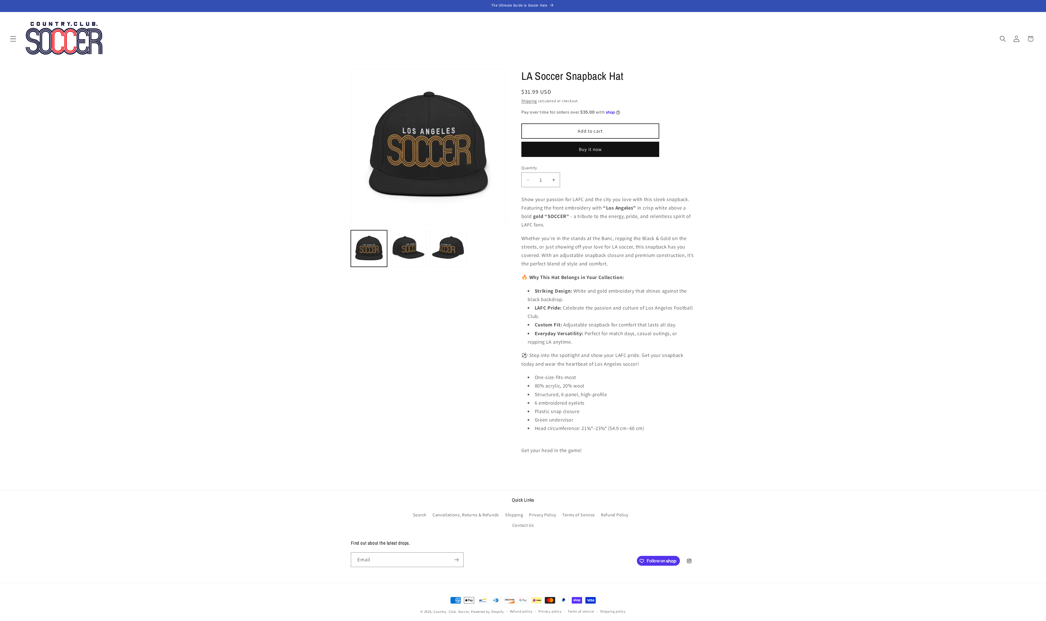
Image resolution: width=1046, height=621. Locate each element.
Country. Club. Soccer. (451, 611)
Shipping (529, 100)
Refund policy (521, 611)
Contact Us (523, 525)
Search (420, 514)
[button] (13, 39)
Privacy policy (550, 611)
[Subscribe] (456, 559)
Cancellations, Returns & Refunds (466, 514)
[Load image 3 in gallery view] (448, 248)
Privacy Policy (542, 514)
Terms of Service (578, 514)
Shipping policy (613, 611)
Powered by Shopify (487, 611)
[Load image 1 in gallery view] (369, 248)
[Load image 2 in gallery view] (408, 248)
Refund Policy (614, 514)
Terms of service (581, 611)
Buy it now (590, 149)
